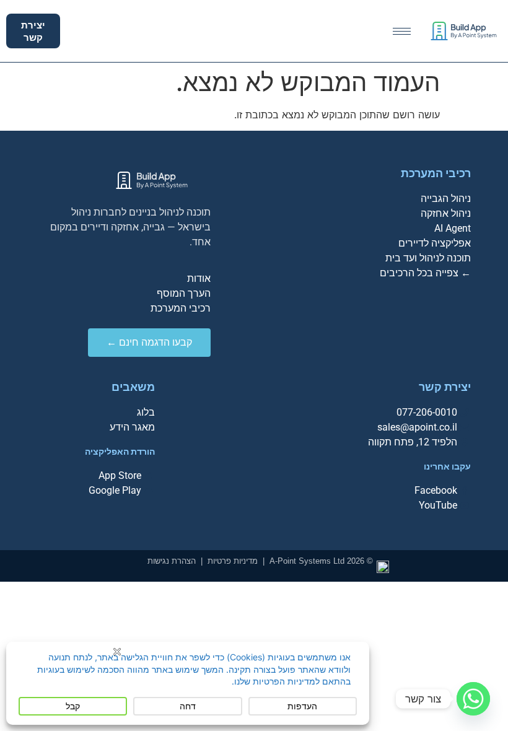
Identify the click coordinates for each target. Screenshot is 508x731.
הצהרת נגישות (171, 561)
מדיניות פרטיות (233, 561)
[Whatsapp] (473, 699)
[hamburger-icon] (402, 31)
